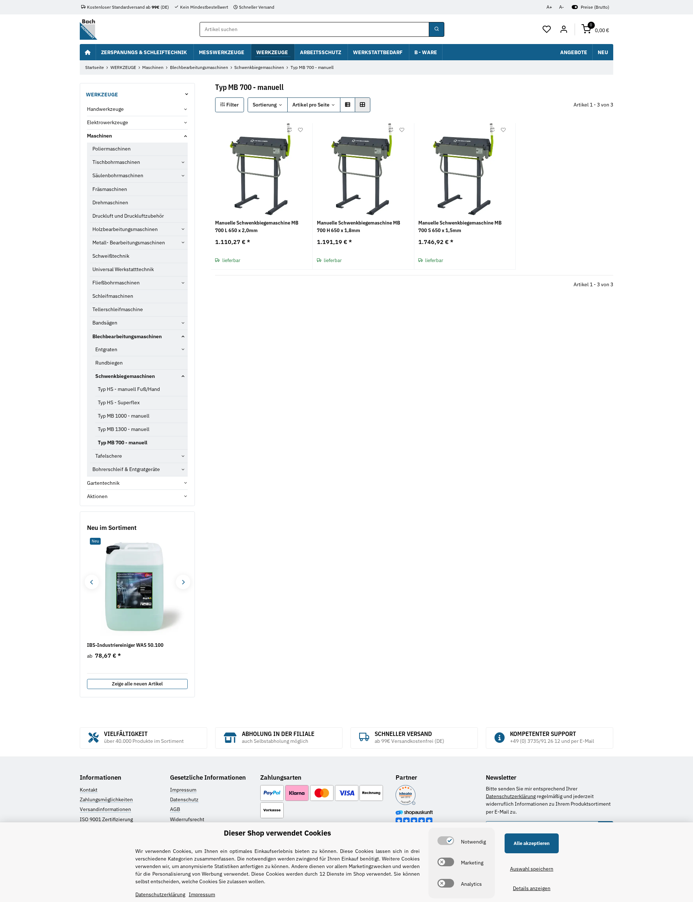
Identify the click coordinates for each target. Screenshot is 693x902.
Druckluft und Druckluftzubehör (128, 216)
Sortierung (265, 104)
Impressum (183, 789)
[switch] (445, 840)
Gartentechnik (103, 483)
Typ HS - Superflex (119, 402)
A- (561, 7)
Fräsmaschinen (109, 189)
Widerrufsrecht (187, 819)
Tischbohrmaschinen (116, 162)
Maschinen (99, 135)
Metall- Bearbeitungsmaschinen (128, 242)
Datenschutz (184, 799)
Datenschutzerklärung (511, 796)
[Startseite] (88, 52)
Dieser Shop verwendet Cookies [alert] (277, 833)
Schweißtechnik (110, 256)
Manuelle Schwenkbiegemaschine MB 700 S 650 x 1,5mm (460, 226)
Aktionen (97, 496)
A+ (549, 7)
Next (183, 582)
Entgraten (106, 349)
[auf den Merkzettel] (300, 130)
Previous (91, 582)
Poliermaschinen (111, 148)
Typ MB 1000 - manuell (123, 416)
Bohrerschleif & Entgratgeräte (126, 469)
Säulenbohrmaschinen (117, 175)
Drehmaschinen (110, 202)
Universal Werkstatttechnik (123, 269)
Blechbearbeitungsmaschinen (127, 336)
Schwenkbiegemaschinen (125, 376)
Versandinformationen (105, 809)
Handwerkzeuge (105, 109)
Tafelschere (108, 456)
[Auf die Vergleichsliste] (289, 130)
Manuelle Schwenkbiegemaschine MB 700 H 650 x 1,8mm (358, 226)
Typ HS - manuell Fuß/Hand (129, 389)
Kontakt (88, 789)
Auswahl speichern (531, 869)
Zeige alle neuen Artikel (137, 684)
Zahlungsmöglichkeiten (106, 799)
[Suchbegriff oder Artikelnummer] (436, 29)
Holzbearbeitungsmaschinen (125, 229)
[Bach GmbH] (88, 29)
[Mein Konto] (563, 29)
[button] (547, 29)
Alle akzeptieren (532, 843)
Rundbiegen (109, 363)
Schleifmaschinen (112, 296)
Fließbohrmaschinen (116, 282)
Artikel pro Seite (311, 104)
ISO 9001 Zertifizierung (106, 819)
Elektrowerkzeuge (107, 122)
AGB (175, 809)
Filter (232, 104)
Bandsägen (104, 322)
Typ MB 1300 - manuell (123, 429)
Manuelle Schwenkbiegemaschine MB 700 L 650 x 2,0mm (256, 226)
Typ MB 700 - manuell (122, 442)
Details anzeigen (531, 888)
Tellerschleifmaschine (117, 309)
